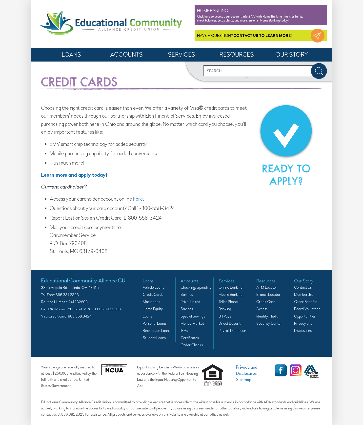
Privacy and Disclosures (303, 327)
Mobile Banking (230, 294)
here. (139, 199)
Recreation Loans (156, 330)
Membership (303, 294)
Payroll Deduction (232, 330)
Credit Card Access (265, 305)
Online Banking (230, 287)
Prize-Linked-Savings (191, 305)
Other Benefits (305, 301)
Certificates (190, 337)
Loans (71, 55)
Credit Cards (153, 294)
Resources (237, 55)
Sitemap (243, 379)
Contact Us (303, 287)
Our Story (291, 55)
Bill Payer (226, 316)
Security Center (269, 323)
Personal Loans (154, 323)
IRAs (184, 330)
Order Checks (192, 344)
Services (181, 55)
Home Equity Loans (153, 312)
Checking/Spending (194, 287)
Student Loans (154, 337)
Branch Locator (268, 294)
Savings (187, 294)
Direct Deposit (230, 323)
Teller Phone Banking (228, 305)
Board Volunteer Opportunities (307, 312)
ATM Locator (266, 287)
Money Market (192, 323)
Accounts (126, 55)
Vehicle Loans (153, 287)
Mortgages (151, 301)
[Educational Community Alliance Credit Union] (111, 24)
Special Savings (193, 316)
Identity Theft (267, 316)
